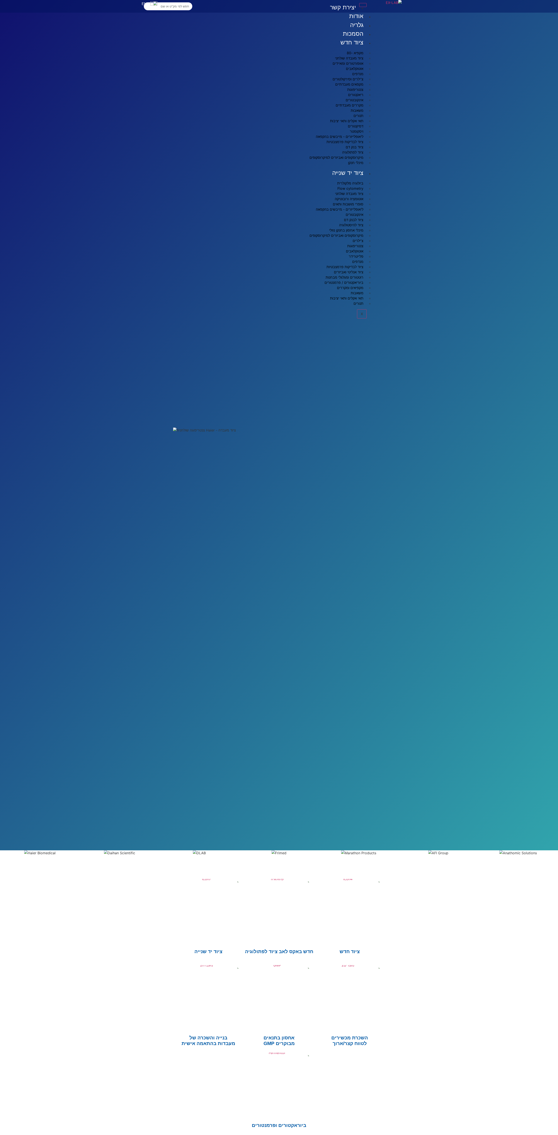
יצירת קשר (343, 7)
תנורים (358, 303)
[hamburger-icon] (363, 5)
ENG (145, 4)
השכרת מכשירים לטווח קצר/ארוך (349, 1040)
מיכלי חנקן (355, 163)
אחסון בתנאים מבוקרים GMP (279, 1040)
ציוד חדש (351, 42)
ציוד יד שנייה (347, 173)
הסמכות (353, 33)
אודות (356, 16)
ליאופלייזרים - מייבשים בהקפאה (339, 209)
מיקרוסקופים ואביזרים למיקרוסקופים (336, 157)
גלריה (356, 25)
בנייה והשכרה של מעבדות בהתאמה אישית (208, 1040)
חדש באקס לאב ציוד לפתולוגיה (279, 951)
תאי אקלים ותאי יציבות (346, 298)
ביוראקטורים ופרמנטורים (279, 1125)
